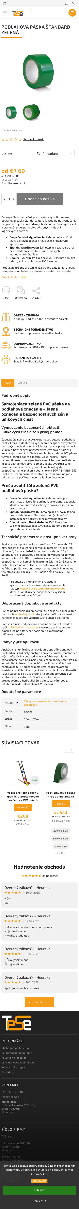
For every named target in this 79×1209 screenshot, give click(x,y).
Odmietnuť (39, 1201)
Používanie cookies (14, 1057)
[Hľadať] (66, 4)
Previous (66, 750)
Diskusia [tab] (22, 382)
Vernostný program (14, 1067)
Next (72, 750)
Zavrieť (67, 305)
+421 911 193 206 (12, 1091)
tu (46, 1174)
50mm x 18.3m (58, 838)
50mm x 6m (58, 846)
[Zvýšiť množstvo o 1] (13, 199)
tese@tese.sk (10, 1096)
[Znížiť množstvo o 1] (4, 199)
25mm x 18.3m (58, 830)
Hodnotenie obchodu (39, 866)
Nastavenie (39, 1180)
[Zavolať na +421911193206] (5, 4)
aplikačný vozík (24, 614)
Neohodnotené (33, 139)
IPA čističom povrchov (24, 627)
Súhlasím (39, 1190)
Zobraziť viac (39, 1002)
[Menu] (5, 12)
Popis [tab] (7, 382)
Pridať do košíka (40, 199)
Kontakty (7, 1072)
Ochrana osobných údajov (18, 1062)
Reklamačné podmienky (17, 1052)
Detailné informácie (14, 277)
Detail (58, 803)
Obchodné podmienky (15, 1047)
